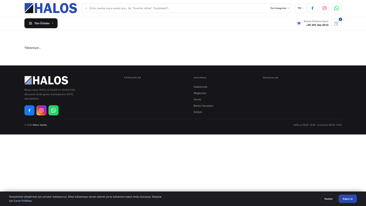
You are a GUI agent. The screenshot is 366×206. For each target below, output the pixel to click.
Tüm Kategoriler (279, 8)
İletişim (198, 112)
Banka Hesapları (204, 105)
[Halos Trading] (51, 8)
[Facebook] (312, 8)
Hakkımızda (200, 87)
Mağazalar (200, 93)
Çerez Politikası (23, 200)
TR (300, 8)
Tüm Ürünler (43, 23)
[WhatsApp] (336, 8)
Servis (197, 99)
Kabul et (348, 198)
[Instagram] (324, 8)
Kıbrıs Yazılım (40, 124)
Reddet (328, 198)
